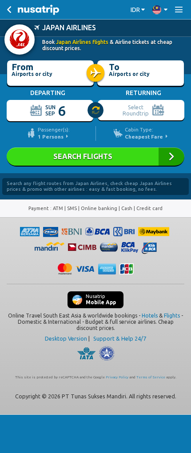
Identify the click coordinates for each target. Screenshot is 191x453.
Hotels (150, 315)
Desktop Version (66, 338)
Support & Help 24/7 (119, 338)
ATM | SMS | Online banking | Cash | (94, 208)
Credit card (149, 208)
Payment (39, 208)
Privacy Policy (117, 377)
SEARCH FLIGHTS (95, 156)
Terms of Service (150, 377)
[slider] (96, 111)
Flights (172, 315)
